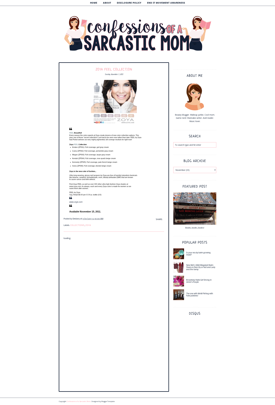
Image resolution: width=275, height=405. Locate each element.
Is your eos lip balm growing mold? (198, 254)
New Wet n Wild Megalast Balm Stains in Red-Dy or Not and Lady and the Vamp (200, 267)
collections (77, 225)
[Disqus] (114, 276)
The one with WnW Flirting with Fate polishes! (199, 295)
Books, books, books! (194, 228)
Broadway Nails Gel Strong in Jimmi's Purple (199, 281)
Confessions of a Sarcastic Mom (79, 401)
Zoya (88, 225)
